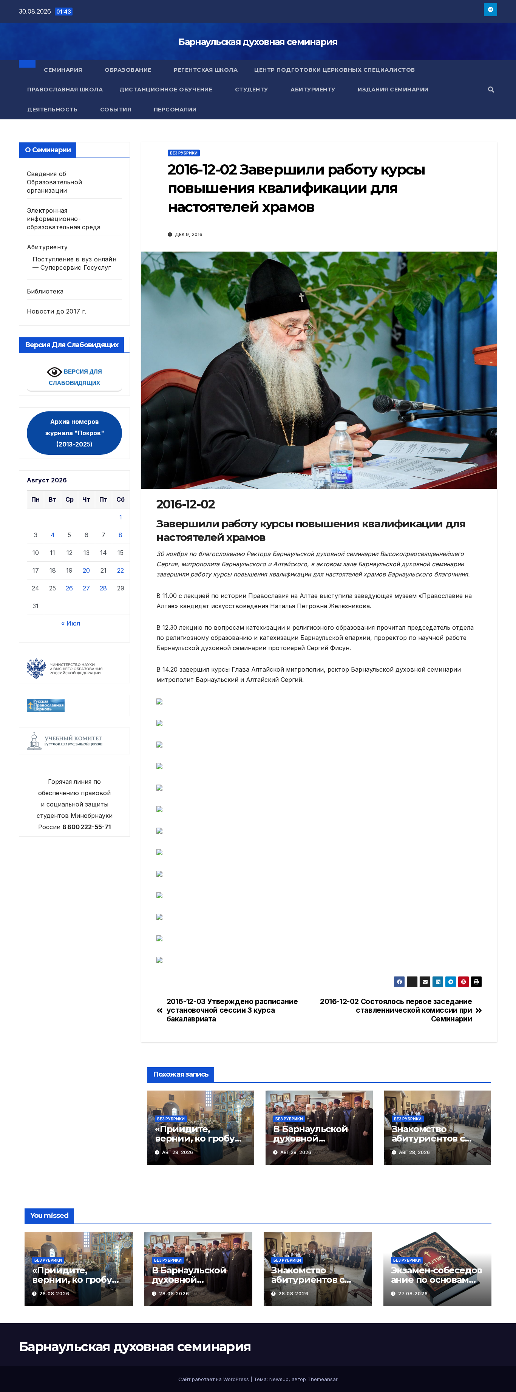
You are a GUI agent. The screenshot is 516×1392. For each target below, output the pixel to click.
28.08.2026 (54, 1293)
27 (86, 588)
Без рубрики (184, 153)
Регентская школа (206, 69)
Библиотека (45, 291)
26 (69, 588)
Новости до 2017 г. (57, 311)
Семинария (64, 69)
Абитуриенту (313, 89)
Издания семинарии (394, 89)
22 (120, 570)
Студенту (252, 89)
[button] (491, 89)
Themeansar (322, 1379)
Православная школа (65, 89)
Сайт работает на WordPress (214, 1379)
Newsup (279, 1379)
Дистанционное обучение (166, 89)
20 (86, 570)
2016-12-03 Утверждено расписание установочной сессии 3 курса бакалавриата (232, 1010)
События (116, 109)
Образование (129, 69)
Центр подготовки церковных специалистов (334, 69)
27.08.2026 (413, 1293)
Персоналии (175, 109)
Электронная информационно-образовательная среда (63, 219)
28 (103, 588)
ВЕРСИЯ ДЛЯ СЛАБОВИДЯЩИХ (75, 377)
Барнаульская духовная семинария (257, 41)
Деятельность (53, 109)
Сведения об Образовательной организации (54, 182)
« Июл (70, 623)
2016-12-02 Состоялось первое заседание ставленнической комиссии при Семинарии (396, 1010)
